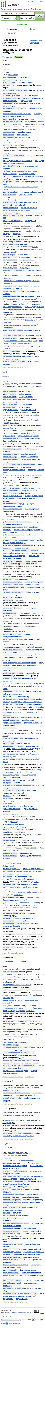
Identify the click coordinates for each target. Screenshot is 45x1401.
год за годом (8, 244)
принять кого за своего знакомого (17, 114)
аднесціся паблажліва (17, 1088)
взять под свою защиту (12, 1189)
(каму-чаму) (7, 803)
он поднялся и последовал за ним (17, 985)
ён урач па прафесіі (33, 561)
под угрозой (8, 1299)
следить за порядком (11, 213)
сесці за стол (22, 135)
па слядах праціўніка (34, 496)
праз (41, 341)
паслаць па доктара (32, 257)
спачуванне (10, 1120)
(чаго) (34, 129)
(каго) (37, 304)
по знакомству (9, 697)
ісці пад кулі (23, 1187)
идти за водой (9, 255)
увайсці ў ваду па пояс (33, 869)
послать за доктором (11, 257)
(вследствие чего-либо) (20, 683)
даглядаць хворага (33, 296)
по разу (6, 814)
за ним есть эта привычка (13, 309)
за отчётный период (11, 166)
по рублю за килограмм (12, 122)
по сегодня (7, 876)
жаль (41, 1120)
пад (22, 1160)
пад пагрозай (22, 1299)
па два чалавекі (26, 918)
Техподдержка (16, 1312)
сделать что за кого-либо (13, 103)
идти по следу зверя (11, 488)
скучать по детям (10, 856)
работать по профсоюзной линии (17, 522)
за (25, 368)
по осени (7, 798)
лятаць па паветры (29, 457)
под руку (6, 1213)
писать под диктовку (11, 1231)
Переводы (12, 29)
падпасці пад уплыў (33, 1194)
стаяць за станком (29, 208)
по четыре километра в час (14, 923)
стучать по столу (10, 840)
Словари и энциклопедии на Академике (21, 9)
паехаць (14, 972)
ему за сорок (8, 85)
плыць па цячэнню (29, 491)
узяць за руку (23, 77)
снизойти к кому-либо (12, 1098)
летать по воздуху (10, 457)
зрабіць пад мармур (32, 1233)
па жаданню (21, 600)
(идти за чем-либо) (18, 879)
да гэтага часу (23, 874)
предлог (5, 69)
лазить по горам (9, 397)
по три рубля (8, 921)
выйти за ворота (9, 174)
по (25, 953)
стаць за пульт (24, 137)
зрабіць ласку (8, 1090)
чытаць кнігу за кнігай (34, 242)
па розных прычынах (33, 704)
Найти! (39, 16)
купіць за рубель (26, 119)
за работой (7, 205)
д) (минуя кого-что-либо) (14, 171)
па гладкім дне (26, 404)
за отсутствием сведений (13, 346)
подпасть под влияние (12, 1194)
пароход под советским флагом (16, 1275)
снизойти (28, 1104)
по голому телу (9, 407)
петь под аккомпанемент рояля (16, 1223)
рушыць (27, 974)
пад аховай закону (30, 1257)
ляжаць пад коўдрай (32, 1249)
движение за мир (10, 80)
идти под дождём (10, 1270)
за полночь (7, 145)
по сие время (8, 874)
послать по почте (10, 668)
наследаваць (7, 1008)
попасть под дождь (11, 1202)
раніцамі (17, 783)
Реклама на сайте (27, 1312)
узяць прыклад (32, 1000)
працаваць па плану (30, 584)
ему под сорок (9, 1215)
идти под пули (9, 1187)
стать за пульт (9, 137)
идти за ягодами (10, 268)
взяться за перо (9, 195)
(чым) (14, 343)
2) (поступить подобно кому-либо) (17, 995)
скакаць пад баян (28, 1228)
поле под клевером (11, 1273)
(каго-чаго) (8, 278)
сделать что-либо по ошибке (15, 691)
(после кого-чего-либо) (21, 892)
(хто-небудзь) (8, 998)
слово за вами (9, 210)
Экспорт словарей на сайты (9, 1320)
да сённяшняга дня (23, 876)
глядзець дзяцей (29, 299)
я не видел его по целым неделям (17, 785)
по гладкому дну (10, 404)
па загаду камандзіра (33, 582)
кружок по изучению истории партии (18, 545)
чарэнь (18, 1155)
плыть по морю (9, 391)
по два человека (10, 918)
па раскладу (24, 579)
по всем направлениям (12, 509)
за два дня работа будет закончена (17, 161)
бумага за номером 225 (13, 215)
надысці (38, 979)
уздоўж (36, 420)
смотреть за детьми (11, 299)
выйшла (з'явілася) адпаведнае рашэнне (21, 1063)
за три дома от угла (11, 182)
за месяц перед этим (11, 98)
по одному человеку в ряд (14, 913)
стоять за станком (10, 208)
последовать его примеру (13, 1029)
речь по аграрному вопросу (14, 556)
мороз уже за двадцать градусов (16, 90)
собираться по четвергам (13, 790)
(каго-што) (13, 75)
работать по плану (10, 584)
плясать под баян (10, 1228)
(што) (26, 129)
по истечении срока (11, 897)
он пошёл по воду (10, 884)
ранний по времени (11, 720)
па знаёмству (23, 697)
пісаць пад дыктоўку (32, 1231)
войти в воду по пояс (11, 869)
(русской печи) (8, 1155)
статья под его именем (12, 1280)
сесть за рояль (9, 132)
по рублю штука (9, 806)
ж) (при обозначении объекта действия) (21, 187)
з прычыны (22, 343)
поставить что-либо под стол (15, 1166)
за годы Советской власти (13, 155)
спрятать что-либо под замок (15, 1171)
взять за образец (10, 101)
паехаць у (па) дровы (32, 270)
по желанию (8, 600)
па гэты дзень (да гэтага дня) (29, 871)
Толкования (22, 25)
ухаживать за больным (12, 296)
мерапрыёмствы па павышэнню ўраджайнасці (23, 553)
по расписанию (9, 579)
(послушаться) (8, 1011)
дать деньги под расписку (13, 1218)
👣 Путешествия (6, 1316)
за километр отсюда (11, 95)
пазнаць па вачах (27, 728)
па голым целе (25, 407)
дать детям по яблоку (12, 809)
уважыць (34, 1085)
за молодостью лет (11, 356)
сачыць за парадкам (32, 213)
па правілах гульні (29, 613)
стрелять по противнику (13, 830)
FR (41, 2)
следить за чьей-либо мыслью (15, 286)
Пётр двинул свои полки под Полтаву (18, 1181)
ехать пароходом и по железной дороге (19, 663)
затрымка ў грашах (32, 335)
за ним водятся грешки (12, 307)
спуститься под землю (12, 1176)
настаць (17, 979)
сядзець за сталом (28, 202)
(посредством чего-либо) (21, 655)
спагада (26, 1120)
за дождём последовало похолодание (18, 1052)
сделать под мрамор (11, 1233)
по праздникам (9, 780)
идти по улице (9, 436)
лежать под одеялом (11, 1249)
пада (4, 1239)
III (3, 889)
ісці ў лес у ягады (30, 887)
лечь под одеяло (10, 1179)
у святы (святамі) (26, 780)
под (13, 1153)
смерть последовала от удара (15, 1071)
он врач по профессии (12, 561)
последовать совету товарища (15, 1013)
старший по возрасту (11, 717)
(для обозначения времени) (23, 749)
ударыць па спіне (28, 410)
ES (37, 2)
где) (18, 179)
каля (12, 423)
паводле (5, 376)
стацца (16, 1045)
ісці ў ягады (25, 268)
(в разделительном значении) (24, 801)
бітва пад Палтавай (31, 1254)
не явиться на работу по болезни (16, 699)
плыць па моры (25, 391)
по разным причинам (12, 704)
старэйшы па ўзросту (32, 717)
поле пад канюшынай (31, 1273)
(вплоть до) (15, 863)
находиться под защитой (13, 1288)
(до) (4, 866)
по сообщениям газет (12, 634)
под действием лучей (12, 1283)
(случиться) (7, 1045)
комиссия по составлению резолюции (18, 540)
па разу (15, 814)
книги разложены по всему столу (16, 399)
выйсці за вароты (27, 174)
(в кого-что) (7, 824)
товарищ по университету (13, 738)
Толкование (7, 57)
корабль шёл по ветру (12, 498)
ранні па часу (28, 720)
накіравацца (20, 977)
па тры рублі (22, 921)
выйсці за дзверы (26, 82)
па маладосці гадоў (30, 356)
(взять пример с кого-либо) (14, 1000)
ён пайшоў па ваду (29, 884)
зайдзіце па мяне (27, 260)
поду (22, 1153)
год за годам (22, 244)
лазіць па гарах (26, 397)
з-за (30, 341)
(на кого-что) (8, 827)
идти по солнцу (9, 493)
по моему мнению (10, 639)
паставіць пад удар (30, 1197)
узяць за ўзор (26, 101)
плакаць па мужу (27, 853)
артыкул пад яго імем (34, 1280)
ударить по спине (10, 410)
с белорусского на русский (36, 41)
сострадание (29, 1139)
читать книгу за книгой (12, 242)
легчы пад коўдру (28, 1179)
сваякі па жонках (33, 746)
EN (27, 2)
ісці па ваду (23, 255)
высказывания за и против (14, 361)
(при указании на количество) (27, 903)
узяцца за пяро (25, 195)
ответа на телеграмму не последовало (19, 1065)
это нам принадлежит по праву (16, 592)
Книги (33, 29)
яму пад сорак (24, 1215)
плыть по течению (10, 491)
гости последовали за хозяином (16, 990)
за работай (20, 205)
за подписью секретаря (12, 221)
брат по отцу (8, 743)
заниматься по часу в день (14, 754)
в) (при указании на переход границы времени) (23, 140)
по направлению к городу (13, 504)
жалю (8, 1123)
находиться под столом (12, 1244)
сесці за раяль (24, 132)
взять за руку (8, 77)
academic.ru (10, 4)
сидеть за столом (10, 202)
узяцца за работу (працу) (32, 192)
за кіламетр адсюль (31, 95)
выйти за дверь (9, 82)
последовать (29, 1077)
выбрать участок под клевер (14, 1207)
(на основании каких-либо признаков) (26, 707)
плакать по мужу (10, 853)
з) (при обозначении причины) (16, 341)
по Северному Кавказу (12, 449)
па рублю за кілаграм (34, 122)
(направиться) (8, 977)
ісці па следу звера (31, 488)
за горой (6, 234)
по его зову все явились (13, 650)
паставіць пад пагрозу (33, 1200)
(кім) (23, 304)
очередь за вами (10, 338)
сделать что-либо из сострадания (17, 1133)
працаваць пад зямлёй (34, 1252)
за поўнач (19, 145)
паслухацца (20, 1011)
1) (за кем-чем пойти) (11, 969)
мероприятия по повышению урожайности (20, 550)
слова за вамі (24, 210)
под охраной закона (11, 1257)
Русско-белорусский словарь (12, 368)
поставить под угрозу (11, 1200)
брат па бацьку (23, 743)
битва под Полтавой (11, 1254)
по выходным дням (11, 775)
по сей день (8, 871)
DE (32, 2)
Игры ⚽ (12, 33)
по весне (6, 796)
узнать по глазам (10, 728)
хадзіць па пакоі (28, 454)
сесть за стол (8, 135)
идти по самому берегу (12, 425)
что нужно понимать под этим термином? (20, 1293)
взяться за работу (10, 192)
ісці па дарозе (24, 394)
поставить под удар (11, 1197)
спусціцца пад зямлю (33, 1176)
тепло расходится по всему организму (19, 464)
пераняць (28, 1008)
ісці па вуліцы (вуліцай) (28, 436)
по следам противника (12, 496)
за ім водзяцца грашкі (34, 307)
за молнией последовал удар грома (18, 1047)
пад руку (17, 1213)
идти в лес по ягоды (11, 887)
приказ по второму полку (13, 459)
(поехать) (6, 972)
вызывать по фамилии (12, 608)
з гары (36, 1163)
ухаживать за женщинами (13, 291)
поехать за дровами (11, 270)
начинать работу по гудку (13, 587)
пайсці (24, 969)
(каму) (16, 1090)
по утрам (7, 783)
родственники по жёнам (13, 746)
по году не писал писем (13, 759)
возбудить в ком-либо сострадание (17, 1125)
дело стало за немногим (13, 330)
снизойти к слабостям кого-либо (16, 1093)
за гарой (16, 234)
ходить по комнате (10, 454)
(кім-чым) (12, 200)
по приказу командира (12, 582)
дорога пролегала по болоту (15, 438)
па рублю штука (26, 806)
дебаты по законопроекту (13, 535)
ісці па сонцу (24, 493)
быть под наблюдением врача (15, 1265)
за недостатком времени (13, 351)
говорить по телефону (12, 678)
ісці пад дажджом (28, 1270)
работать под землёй (12, 1252)
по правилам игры (10, 613)
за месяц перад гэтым (33, 98)
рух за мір (24, 80)
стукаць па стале (27, 840)
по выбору (7, 597)
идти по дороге (9, 394)
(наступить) (7, 979)
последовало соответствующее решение (20, 1060)
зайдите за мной (10, 260)
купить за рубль (9, 119)
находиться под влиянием (14, 1260)
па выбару (19, 597)
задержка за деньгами (12, 335)
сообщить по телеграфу (13, 673)
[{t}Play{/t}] (6, 60)
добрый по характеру (12, 723)
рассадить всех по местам (14, 470)
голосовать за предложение (14, 109)
